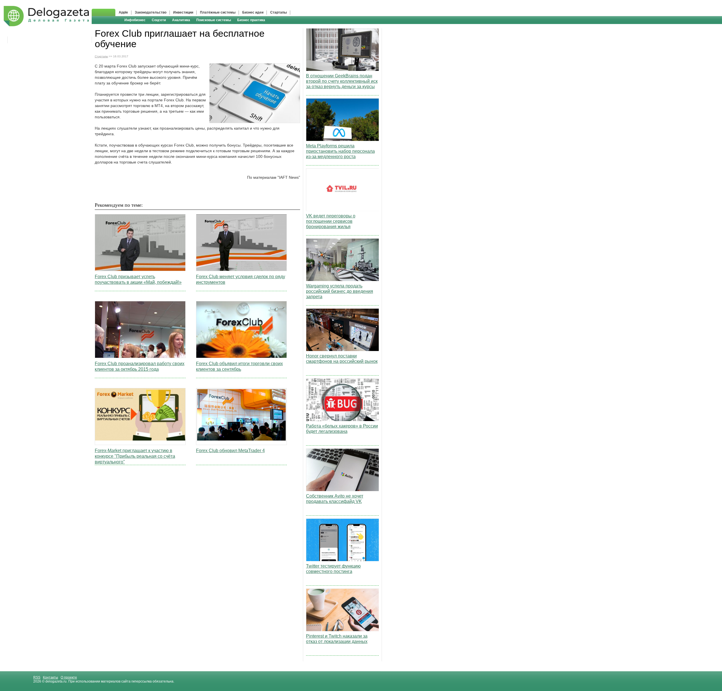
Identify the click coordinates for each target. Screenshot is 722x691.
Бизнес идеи (252, 12)
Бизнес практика (251, 20)
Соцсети (159, 20)
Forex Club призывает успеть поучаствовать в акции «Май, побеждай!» (138, 279)
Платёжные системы (217, 12)
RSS (36, 677)
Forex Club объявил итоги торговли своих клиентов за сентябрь (239, 366)
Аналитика (181, 20)
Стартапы (278, 12)
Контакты (50, 677)
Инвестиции (183, 12)
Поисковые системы (213, 20)
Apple (123, 12)
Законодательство (150, 12)
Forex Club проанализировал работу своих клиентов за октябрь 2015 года (139, 366)
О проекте (69, 677)
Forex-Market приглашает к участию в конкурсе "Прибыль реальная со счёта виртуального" (135, 456)
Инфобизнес (135, 20)
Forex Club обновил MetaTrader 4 (230, 450)
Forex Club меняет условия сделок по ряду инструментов (240, 279)
